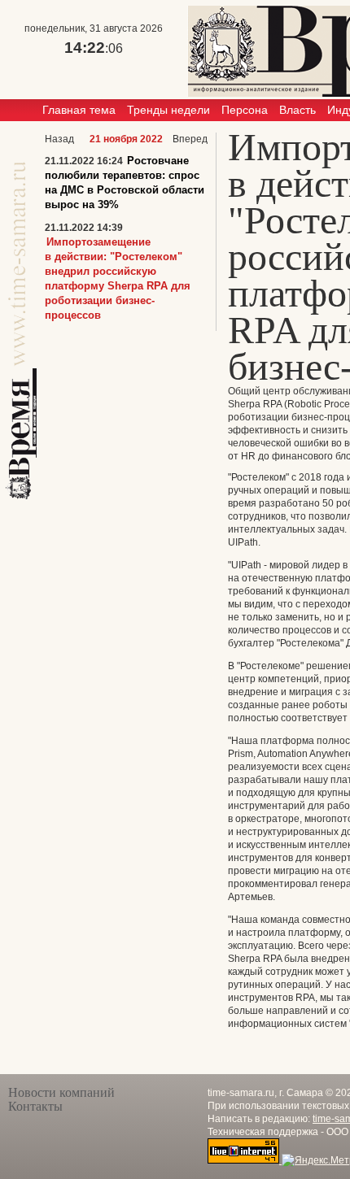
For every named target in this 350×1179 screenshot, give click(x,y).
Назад (59, 139)
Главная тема (79, 109)
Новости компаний (61, 1092)
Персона (244, 109)
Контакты (35, 1106)
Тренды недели (168, 109)
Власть (297, 109)
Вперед (190, 139)
